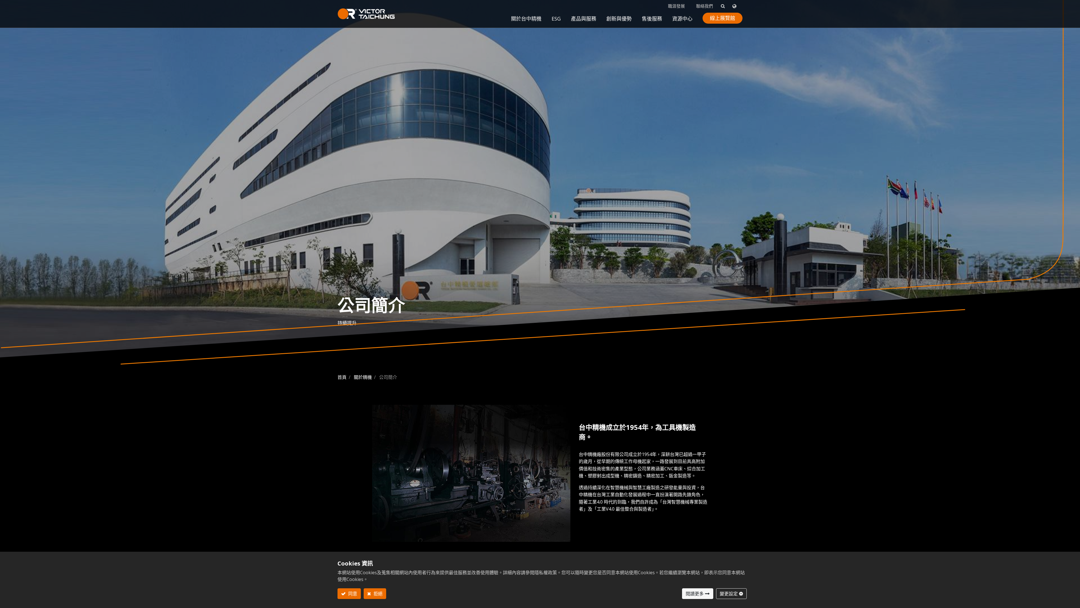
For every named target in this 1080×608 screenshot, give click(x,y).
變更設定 (729, 594)
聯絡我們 (704, 6)
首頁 (342, 377)
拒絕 (377, 594)
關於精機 (363, 377)
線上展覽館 (722, 18)
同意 (352, 594)
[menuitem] (619, 20)
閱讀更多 (695, 594)
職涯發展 (676, 6)
